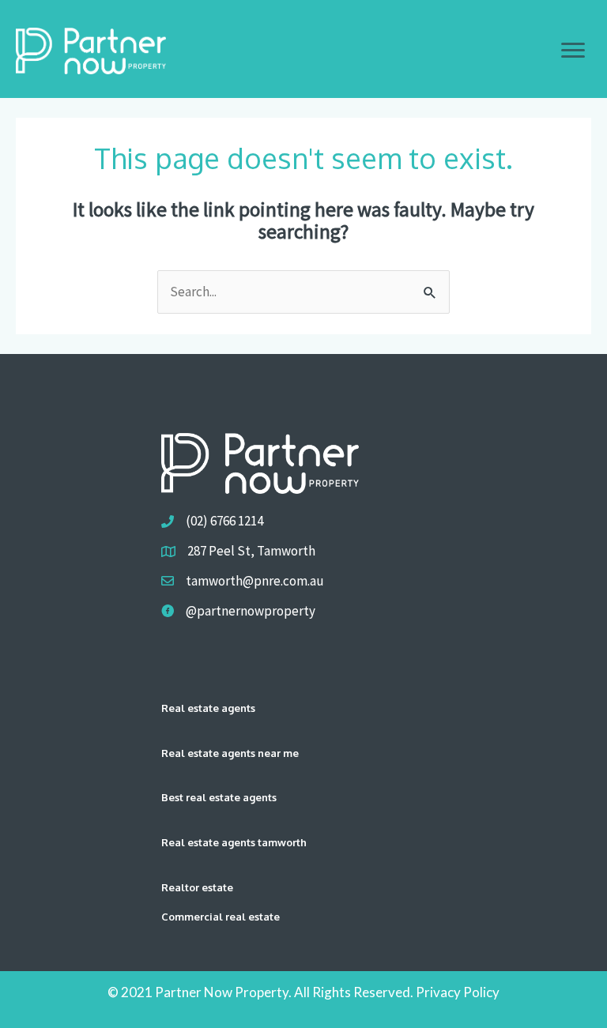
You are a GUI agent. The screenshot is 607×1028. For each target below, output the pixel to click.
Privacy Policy (458, 992)
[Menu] (573, 50)
